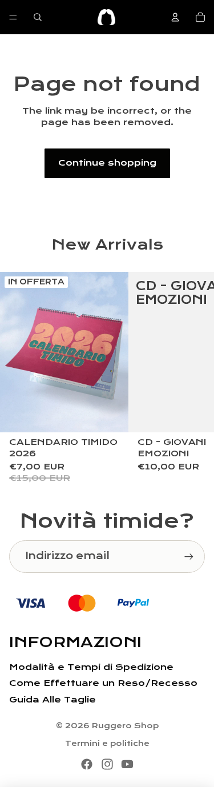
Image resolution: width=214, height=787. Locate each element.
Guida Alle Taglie (52, 699)
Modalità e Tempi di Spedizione (91, 667)
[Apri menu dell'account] (175, 17)
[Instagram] (107, 764)
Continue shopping (107, 163)
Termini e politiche (107, 743)
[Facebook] (87, 764)
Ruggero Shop (125, 725)
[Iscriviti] (189, 556)
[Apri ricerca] (37, 17)
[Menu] (13, 17)
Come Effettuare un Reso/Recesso (103, 683)
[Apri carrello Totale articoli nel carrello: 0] (200, 17)
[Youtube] (127, 764)
